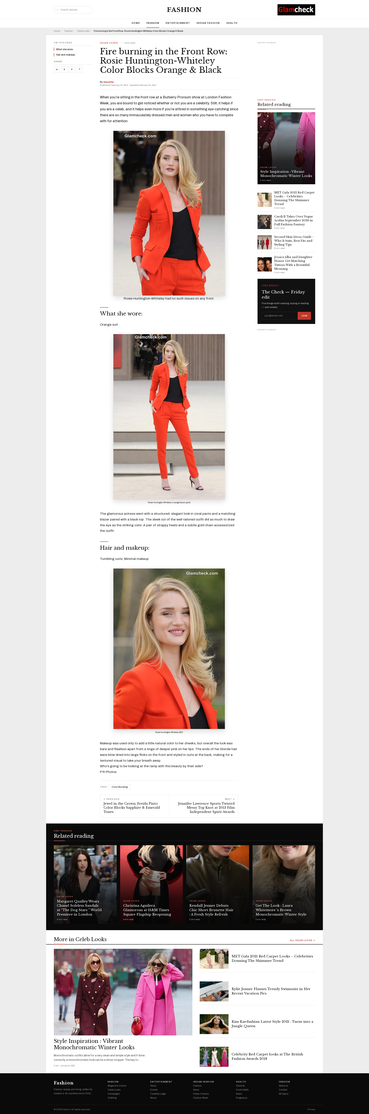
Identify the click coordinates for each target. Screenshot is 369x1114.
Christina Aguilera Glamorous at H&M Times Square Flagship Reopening (147, 910)
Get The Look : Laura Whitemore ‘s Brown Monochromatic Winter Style (281, 910)
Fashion (184, 10)
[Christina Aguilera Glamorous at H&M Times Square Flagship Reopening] (151, 884)
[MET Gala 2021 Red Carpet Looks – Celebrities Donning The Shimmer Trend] (214, 959)
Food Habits (242, 1090)
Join (304, 316)
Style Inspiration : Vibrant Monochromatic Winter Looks (94, 1044)
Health (232, 23)
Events (153, 1090)
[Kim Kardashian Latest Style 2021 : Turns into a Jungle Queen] (214, 1024)
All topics (283, 1094)
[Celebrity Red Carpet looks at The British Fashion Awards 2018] (214, 1057)
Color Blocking (120, 787)
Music (153, 1098)
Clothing (112, 1098)
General (240, 1086)
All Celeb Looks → (302, 940)
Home (136, 23)
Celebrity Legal (158, 1094)
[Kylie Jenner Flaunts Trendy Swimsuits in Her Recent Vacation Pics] (214, 991)
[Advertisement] (286, 69)
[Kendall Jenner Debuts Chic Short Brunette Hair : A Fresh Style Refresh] (217, 884)
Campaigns (114, 1094)
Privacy (311, 1109)
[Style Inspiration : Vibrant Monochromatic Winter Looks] (123, 992)
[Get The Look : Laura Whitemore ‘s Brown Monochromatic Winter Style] (284, 884)
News (153, 1086)
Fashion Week (200, 1098)
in (57, 69)
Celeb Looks (83, 31)
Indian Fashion (208, 23)
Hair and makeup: (66, 54)
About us (283, 1086)
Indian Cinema (201, 1094)
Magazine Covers (117, 1086)
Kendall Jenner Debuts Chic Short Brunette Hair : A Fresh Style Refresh (211, 910)
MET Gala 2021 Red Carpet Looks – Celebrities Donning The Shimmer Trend (272, 958)
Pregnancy (241, 1098)
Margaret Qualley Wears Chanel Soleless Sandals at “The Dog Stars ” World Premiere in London (79, 907)
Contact (283, 1090)
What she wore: (64, 49)
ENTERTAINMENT (178, 23)
